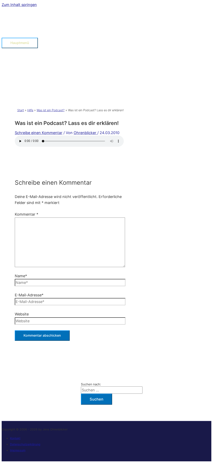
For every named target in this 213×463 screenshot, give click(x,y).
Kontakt (15, 438)
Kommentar (26, 214)
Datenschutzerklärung (25, 444)
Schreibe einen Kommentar (38, 133)
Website (22, 314)
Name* (21, 276)
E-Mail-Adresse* (29, 295)
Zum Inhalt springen (19, 4)
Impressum (17, 450)
